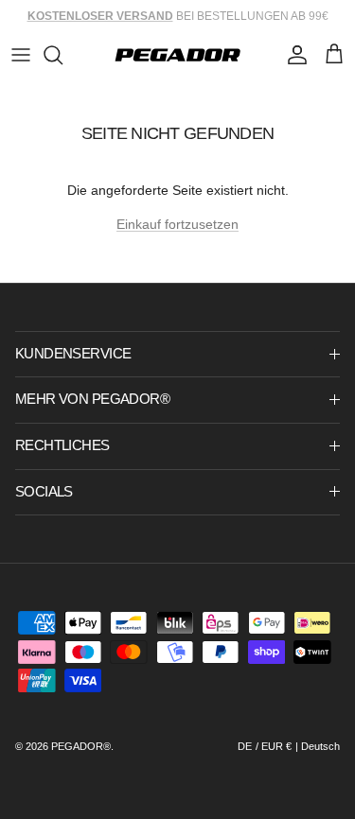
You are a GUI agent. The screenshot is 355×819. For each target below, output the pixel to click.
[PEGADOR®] (177, 54)
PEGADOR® (81, 746)
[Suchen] (62, 55)
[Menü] (21, 55)
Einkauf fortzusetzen (177, 224)
